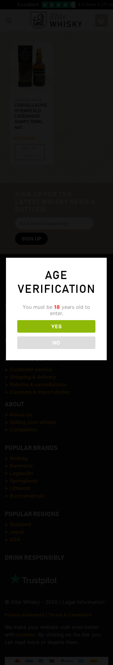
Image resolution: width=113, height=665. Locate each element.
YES (56, 326)
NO (56, 343)
